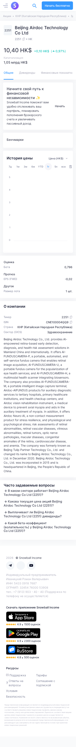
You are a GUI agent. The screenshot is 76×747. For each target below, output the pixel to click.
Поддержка (18, 675)
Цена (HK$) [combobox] (56, 158)
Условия (11, 691)
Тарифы (41, 675)
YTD (40, 166)
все (63, 166)
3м (25, 166)
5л (56, 166)
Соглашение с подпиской (45, 683)
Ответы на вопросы (16, 683)
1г (48, 166)
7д (10, 166)
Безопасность (15, 696)
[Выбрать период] (71, 166)
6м (33, 166)
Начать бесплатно (57, 5)
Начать (60, 106)
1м (17, 166)
